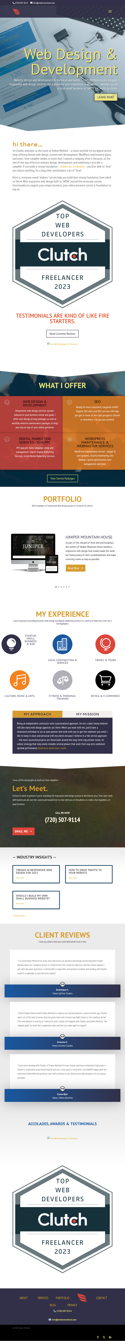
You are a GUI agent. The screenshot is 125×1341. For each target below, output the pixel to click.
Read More (73, 568)
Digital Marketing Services (52, 61)
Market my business (25, 94)
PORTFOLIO (62, 1298)
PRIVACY (72, 1305)
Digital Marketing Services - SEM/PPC (35, 440)
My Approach (37, 714)
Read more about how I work (52, 748)
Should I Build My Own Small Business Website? (33, 897)
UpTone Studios (66, 993)
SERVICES (43, 1298)
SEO (97, 401)
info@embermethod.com (64, 1319)
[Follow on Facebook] (97, 1337)
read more (20, 877)
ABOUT (23, 1298)
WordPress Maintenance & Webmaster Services (95, 442)
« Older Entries (18, 915)
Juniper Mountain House (89, 537)
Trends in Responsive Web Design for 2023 (34, 871)
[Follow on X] (104, 1337)
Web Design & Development (35, 403)
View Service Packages (62, 478)
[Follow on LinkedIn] (110, 1337)
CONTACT (101, 1298)
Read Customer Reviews (62, 334)
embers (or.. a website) (72, 166)
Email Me (21, 831)
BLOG (53, 1305)
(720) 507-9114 (62, 820)
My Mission (87, 714)
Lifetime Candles (65, 1045)
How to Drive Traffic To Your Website (85, 871)
